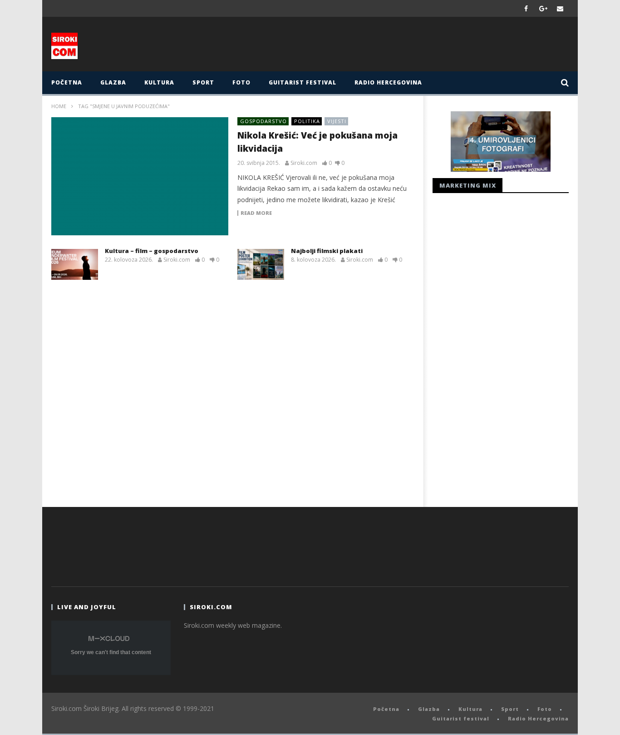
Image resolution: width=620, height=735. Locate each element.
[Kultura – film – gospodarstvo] (74, 264)
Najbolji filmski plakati (327, 251)
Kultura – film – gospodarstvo (151, 251)
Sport (203, 82)
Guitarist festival (302, 82)
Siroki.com (303, 163)
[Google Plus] (543, 8)
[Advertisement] (399, 46)
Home (58, 106)
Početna (66, 82)
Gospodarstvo (263, 121)
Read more (256, 213)
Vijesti (336, 121)
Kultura (159, 82)
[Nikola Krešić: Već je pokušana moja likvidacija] (139, 176)
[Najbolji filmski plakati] (260, 264)
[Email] (560, 8)
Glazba (113, 82)
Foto (241, 82)
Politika (307, 121)
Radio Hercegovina (388, 82)
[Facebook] (526, 8)
